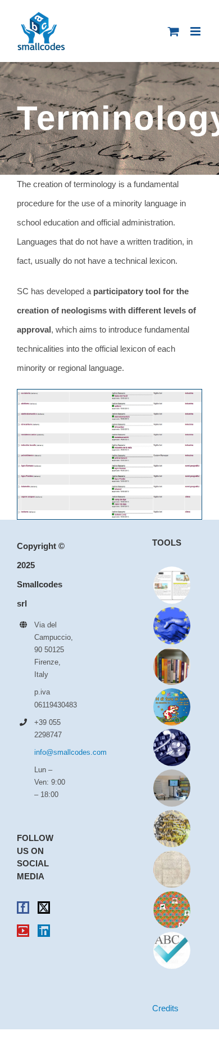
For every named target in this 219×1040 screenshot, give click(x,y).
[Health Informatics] (171, 747)
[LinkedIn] (44, 930)
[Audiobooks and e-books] (171, 585)
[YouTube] (23, 930)
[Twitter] (44, 907)
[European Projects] (171, 625)
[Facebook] (23, 907)
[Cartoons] (171, 707)
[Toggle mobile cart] (173, 31)
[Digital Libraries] (171, 869)
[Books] (171, 666)
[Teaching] (171, 909)
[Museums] (171, 788)
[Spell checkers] (171, 950)
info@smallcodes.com (50, 752)
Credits (165, 1008)
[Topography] (171, 828)
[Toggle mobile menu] (196, 31)
